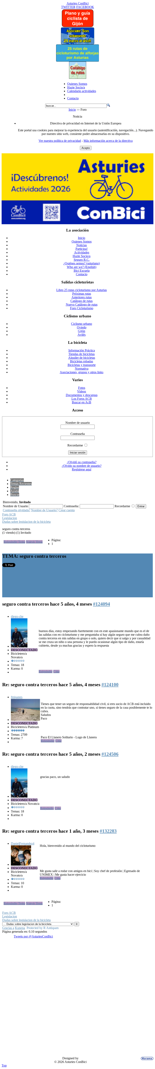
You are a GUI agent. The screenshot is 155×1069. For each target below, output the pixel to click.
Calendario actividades (81, 91)
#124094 (101, 604)
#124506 (110, 754)
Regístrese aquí (81, 469)
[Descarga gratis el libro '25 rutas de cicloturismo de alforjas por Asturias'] (77, 60)
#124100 (110, 684)
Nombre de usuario (77, 422)
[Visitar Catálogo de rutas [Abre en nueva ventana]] (77, 77)
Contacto (73, 98)
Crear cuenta (67, 510)
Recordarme (75, 445)
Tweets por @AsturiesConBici (33, 936)
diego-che (17, 616)
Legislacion (9, 518)
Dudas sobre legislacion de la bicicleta (26, 521)
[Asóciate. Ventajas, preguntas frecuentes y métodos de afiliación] (77, 43)
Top (4, 1065)
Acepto (86, 147)
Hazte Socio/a (76, 87)
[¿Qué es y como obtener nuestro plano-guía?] (77, 26)
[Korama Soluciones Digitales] (146, 1058)
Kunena (20, 928)
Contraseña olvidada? (16, 510)
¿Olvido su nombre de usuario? (82, 465)
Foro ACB (9, 514)
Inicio (72, 109)
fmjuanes (16, 697)
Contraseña (77, 434)
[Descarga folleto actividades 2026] (77, 223)
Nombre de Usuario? (44, 510)
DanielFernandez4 (22, 843)
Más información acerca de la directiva (108, 140)
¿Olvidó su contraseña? (81, 462)
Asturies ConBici (78, 3)
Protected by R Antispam (43, 928)
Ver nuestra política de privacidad (60, 140)
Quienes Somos (77, 83)
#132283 (108, 831)
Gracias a (8, 928)
